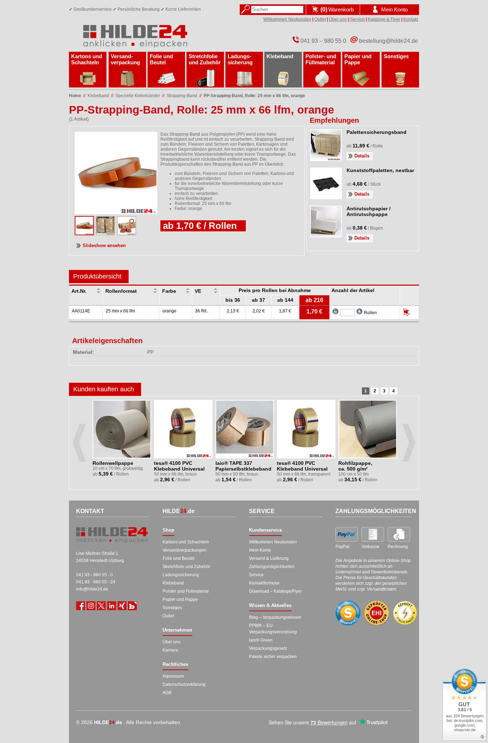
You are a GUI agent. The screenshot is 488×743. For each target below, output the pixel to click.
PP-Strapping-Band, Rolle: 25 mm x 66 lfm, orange (254, 95)
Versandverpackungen (184, 550)
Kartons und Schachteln (86, 59)
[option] (122, 443)
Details (361, 156)
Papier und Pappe (358, 59)
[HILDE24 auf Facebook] (80, 605)
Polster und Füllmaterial (186, 591)
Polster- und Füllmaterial (320, 59)
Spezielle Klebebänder (137, 95)
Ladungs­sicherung (240, 59)
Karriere (170, 650)
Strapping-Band (181, 95)
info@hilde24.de (92, 589)
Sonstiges (396, 56)
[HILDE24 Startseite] (112, 535)
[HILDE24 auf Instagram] (90, 605)
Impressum (173, 676)
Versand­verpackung (125, 59)
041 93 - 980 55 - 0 (94, 574)
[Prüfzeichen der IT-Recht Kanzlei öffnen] (405, 613)
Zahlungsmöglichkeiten (271, 566)
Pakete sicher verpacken (273, 656)
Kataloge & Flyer (384, 19)
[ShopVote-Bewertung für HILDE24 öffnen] (347, 613)
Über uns (338, 19)
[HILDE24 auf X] (101, 605)
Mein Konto (260, 550)
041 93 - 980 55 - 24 (95, 581)
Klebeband (280, 56)
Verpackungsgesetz (268, 648)
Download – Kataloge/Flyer (275, 591)
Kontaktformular (264, 583)
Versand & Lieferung (269, 558)
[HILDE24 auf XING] (122, 605)
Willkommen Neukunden (287, 19)
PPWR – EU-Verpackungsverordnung (273, 628)
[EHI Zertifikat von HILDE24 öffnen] (376, 613)
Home (75, 95)
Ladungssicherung (181, 574)
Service (357, 19)
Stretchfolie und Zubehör (205, 59)
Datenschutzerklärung (184, 684)
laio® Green (261, 640)
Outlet (320, 19)
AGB (167, 692)
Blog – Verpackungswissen (275, 617)
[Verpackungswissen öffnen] (132, 605)
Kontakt (410, 19)
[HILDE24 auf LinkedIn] (111, 605)
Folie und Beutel (161, 59)
